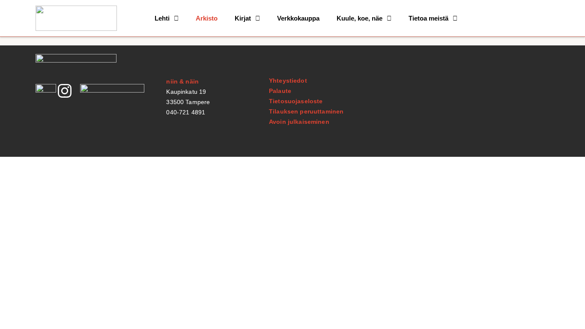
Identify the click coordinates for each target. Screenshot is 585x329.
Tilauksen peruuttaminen (306, 111)
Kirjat (243, 18)
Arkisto (207, 18)
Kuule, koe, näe (359, 18)
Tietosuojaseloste (295, 101)
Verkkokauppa (298, 18)
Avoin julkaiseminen (299, 121)
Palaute (280, 90)
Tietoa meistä (428, 18)
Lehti (162, 18)
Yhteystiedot (288, 80)
